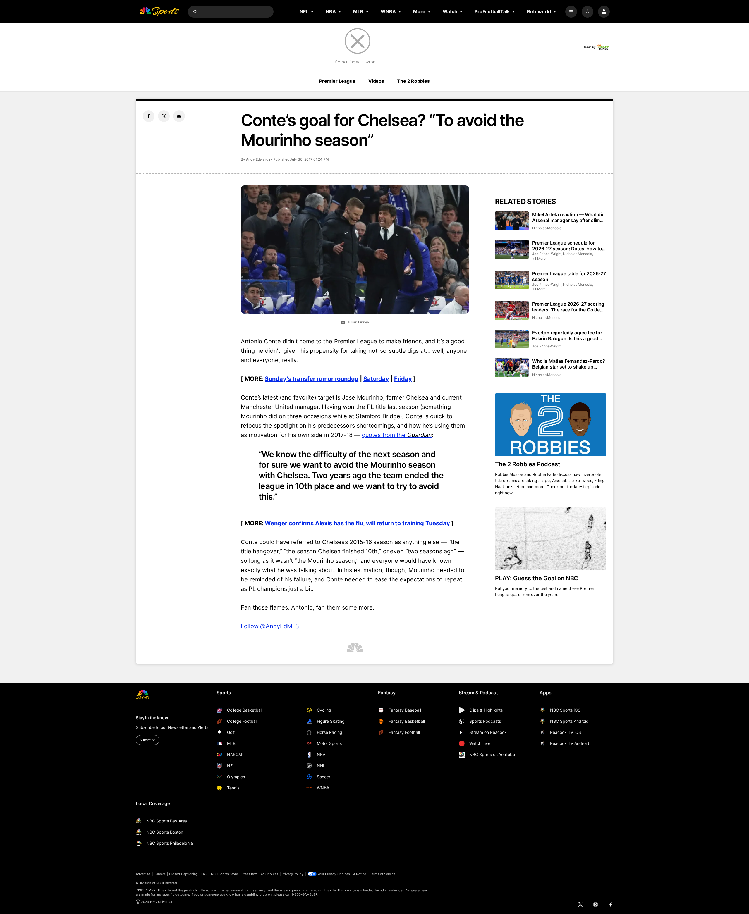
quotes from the (397, 434)
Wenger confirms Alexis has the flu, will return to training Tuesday (357, 523)
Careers (160, 874)
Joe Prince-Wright (546, 254)
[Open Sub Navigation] (312, 11)
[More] (571, 12)
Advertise (143, 874)
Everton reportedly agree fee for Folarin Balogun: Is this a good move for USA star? (567, 335)
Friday (403, 378)
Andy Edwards (258, 159)
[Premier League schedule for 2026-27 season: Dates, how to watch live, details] (512, 249)
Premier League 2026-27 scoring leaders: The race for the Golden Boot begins (568, 307)
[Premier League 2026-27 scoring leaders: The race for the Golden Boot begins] (512, 310)
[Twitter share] (164, 116)
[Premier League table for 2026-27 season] (512, 280)
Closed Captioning (183, 874)
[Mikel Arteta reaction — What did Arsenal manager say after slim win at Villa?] (512, 220)
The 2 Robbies (413, 81)
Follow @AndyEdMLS (270, 626)
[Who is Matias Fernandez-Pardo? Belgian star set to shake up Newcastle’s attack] (512, 367)
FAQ (204, 874)
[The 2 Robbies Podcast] (550, 424)
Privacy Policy (292, 874)
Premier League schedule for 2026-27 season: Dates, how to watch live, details (567, 246)
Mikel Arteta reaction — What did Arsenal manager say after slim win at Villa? (568, 217)
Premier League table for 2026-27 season (569, 276)
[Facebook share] (148, 116)
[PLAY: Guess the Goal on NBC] (550, 538)
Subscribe (148, 740)
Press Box (249, 874)
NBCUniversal (166, 883)
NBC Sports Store (224, 874)
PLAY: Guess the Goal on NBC (536, 578)
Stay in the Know (152, 717)
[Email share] (179, 116)
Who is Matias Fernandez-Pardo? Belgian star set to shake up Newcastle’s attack (568, 364)
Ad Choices (269, 874)
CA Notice (358, 874)
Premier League (337, 81)
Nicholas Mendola (546, 228)
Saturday (376, 378)
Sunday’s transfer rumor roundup (311, 378)
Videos (376, 81)
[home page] (159, 11)
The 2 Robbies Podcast (527, 464)
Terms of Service (383, 874)
